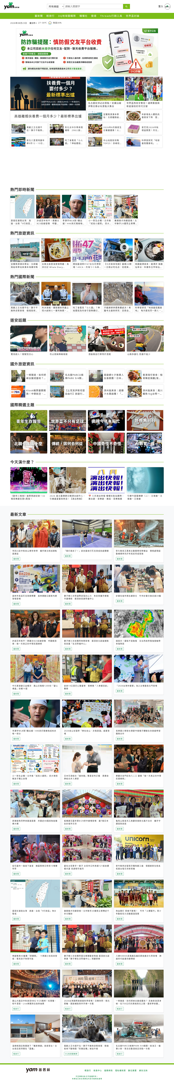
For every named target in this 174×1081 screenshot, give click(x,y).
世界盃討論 (132, 15)
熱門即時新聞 (22, 189)
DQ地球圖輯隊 (67, 15)
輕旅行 (50, 15)
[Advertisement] (81, 167)
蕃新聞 (39, 15)
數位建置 (132, 1070)
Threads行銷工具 (111, 15)
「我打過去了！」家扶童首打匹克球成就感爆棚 (86, 551)
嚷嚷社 (83, 15)
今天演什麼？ (22, 461)
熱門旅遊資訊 (22, 233)
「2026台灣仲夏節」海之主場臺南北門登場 (136, 685)
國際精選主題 (22, 404)
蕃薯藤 (11, 6)
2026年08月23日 (18, 23)
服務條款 (108, 1070)
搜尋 (94, 15)
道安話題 (18, 320)
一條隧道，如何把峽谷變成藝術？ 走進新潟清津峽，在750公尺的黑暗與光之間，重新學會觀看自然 (138, 1003)
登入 (160, 6)
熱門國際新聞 (22, 276)
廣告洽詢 (143, 1070)
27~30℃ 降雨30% (50, 23)
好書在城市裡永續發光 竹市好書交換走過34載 (138, 596)
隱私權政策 (120, 1070)
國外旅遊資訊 (22, 363)
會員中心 (97, 1070)
